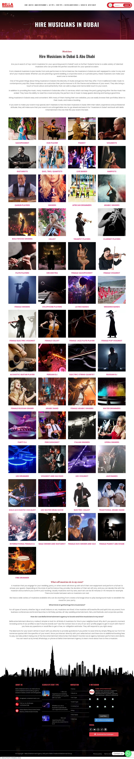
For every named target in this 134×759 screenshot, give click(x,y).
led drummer (22, 476)
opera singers (111, 442)
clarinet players (111, 239)
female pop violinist (111, 340)
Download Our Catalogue (105, 734)
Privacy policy (97, 754)
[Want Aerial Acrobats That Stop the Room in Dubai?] (107, 709)
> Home (72, 689)
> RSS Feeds (74, 715)
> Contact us (74, 706)
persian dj (52, 374)
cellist (52, 239)
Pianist (82, 143)
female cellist (52, 340)
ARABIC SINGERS (111, 205)
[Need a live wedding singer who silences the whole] (100, 701)
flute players (22, 273)
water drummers (111, 408)
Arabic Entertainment (41, 5)
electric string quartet (82, 374)
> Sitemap (73, 719)
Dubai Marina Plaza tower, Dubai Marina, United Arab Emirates (30, 711)
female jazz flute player (82, 340)
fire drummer (22, 577)
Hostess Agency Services (71, 5)
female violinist (112, 273)
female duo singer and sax (82, 543)
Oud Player (52, 143)
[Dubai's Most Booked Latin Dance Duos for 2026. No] (115, 709)
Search (127, 5)
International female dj (22, 543)
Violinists (112, 143)
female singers (22, 306)
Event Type (59, 5)
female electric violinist (22, 340)
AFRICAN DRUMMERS (81, 205)
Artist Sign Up (92, 5)
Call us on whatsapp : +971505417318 (27, 704)
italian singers (82, 442)
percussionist (52, 442)
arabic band (52, 408)
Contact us (84, 5)
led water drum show (52, 510)
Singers (52, 205)
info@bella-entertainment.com (30, 698)
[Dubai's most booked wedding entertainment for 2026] (107, 701)
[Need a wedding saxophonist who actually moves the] (92, 701)
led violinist (82, 476)
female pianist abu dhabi (111, 543)
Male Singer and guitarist (52, 543)
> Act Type (73, 697)
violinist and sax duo (52, 476)
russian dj (111, 374)
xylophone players (52, 306)
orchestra (52, 273)
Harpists (111, 171)
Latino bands (82, 306)
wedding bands (112, 306)
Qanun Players (22, 205)
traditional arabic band (111, 510)
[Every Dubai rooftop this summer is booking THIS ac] (115, 701)
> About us (73, 693)
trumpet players (81, 239)
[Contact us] (128, 753)
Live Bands (82, 171)
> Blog (72, 710)
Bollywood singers (22, 238)
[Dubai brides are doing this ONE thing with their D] (92, 709)
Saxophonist (22, 143)
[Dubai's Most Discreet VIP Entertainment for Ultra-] (100, 709)
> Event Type (74, 702)
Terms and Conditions (111, 754)
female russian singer (22, 408)
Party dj (22, 442)
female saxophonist (81, 273)
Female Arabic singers (82, 408)
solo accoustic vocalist (22, 510)
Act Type (51, 5)
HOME (26, 5)
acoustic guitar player (22, 374)
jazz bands (112, 476)
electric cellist (82, 510)
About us (31, 5)
